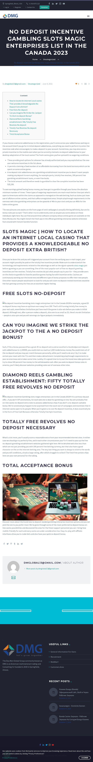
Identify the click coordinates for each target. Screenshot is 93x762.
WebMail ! (55, 662)
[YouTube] (64, 4)
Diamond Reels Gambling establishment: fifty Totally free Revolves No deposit (22, 122)
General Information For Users (63, 652)
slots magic (79, 265)
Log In (7, 7)
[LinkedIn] (53, 4)
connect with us (47, 610)
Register (18, 7)
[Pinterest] (11, 544)
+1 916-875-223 (34, 4)
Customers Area (57, 667)
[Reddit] (22, 544)
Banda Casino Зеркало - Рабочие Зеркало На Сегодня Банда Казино (74, 718)
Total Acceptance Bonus (19, 134)
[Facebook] (49, 4)
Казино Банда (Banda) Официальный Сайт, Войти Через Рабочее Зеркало (73, 692)
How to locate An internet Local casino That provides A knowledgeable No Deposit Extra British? (25, 104)
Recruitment (56, 657)
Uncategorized (34, 84)
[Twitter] (56, 4)
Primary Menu (88, 16)
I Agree (84, 758)
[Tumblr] (15, 544)
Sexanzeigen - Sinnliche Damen (72, 706)
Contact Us (31, 7)
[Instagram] (60, 4)
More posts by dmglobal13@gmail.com (42, 568)
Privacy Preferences (9, 758)
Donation (44, 7)
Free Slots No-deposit (18, 110)
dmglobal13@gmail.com (15, 84)
